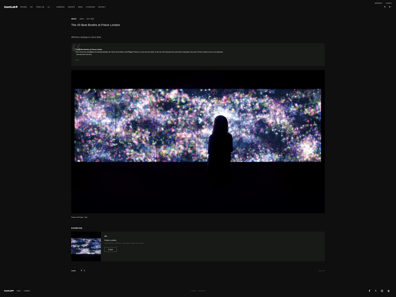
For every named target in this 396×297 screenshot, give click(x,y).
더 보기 (110, 249)
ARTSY (77, 60)
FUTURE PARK (90, 7)
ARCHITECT (101, 7)
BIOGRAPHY (378, 3)
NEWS (19, 291)
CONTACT (389, 3)
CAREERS (27, 291)
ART (31, 7)
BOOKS (80, 7)
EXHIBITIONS (60, 7)
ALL (49, 7)
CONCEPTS (71, 7)
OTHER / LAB (40, 7)
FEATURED (23, 7)
